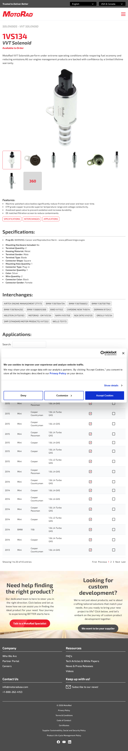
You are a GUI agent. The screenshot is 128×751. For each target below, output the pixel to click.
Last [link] (123, 561)
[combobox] (79, 4)
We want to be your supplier (98, 628)
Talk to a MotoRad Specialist (29, 623)
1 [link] (108, 561)
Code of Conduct (64, 720)
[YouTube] (64, 741)
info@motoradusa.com (15, 686)
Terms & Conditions (64, 715)
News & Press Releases (79, 665)
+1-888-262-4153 (12, 691)
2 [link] (111, 561)
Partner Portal (10, 660)
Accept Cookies (104, 395)
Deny (23, 395)
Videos (70, 671)
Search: (6, 344)
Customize (62, 395)
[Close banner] (123, 353)
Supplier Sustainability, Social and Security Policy (64, 730)
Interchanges (32, 219)
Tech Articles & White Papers (82, 660)
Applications (51, 219)
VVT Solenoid (29, 26)
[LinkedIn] (69, 741)
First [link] (94, 561)
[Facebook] (58, 741)
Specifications (12, 219)
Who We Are (9, 655)
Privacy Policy (58, 373)
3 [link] (113, 561)
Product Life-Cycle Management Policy (64, 735)
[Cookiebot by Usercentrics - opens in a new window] (102, 353)
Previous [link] (102, 561)
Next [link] (117, 561)
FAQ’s (69, 655)
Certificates (64, 725)
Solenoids (9, 26)
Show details (111, 385)
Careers (7, 665)
